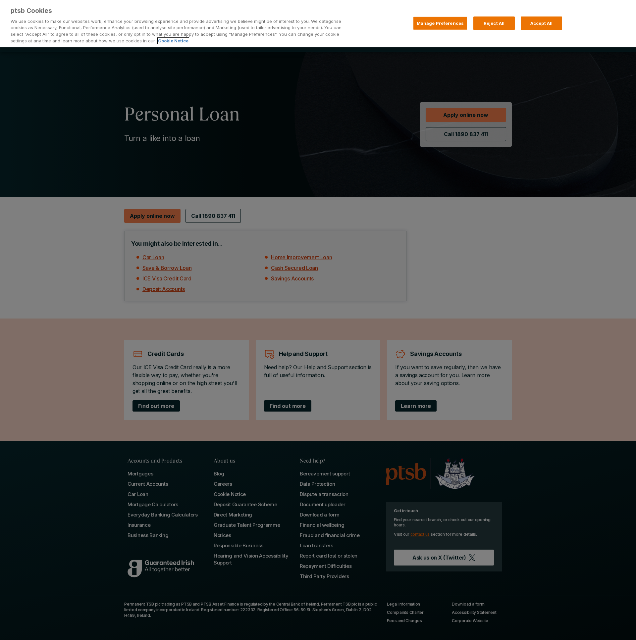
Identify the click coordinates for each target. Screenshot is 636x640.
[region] (318, 23)
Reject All (494, 22)
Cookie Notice (173, 40)
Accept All (541, 22)
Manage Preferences (440, 22)
